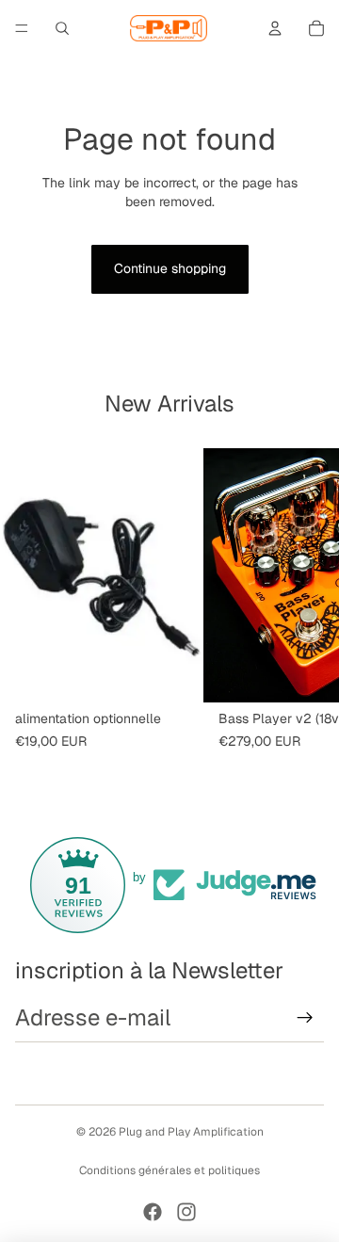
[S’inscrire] (305, 1018)
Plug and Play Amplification (191, 1131)
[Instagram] (186, 1212)
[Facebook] (152, 1212)
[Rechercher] (62, 28)
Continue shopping (170, 268)
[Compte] (275, 28)
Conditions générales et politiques (169, 1170)
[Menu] (21, 28)
